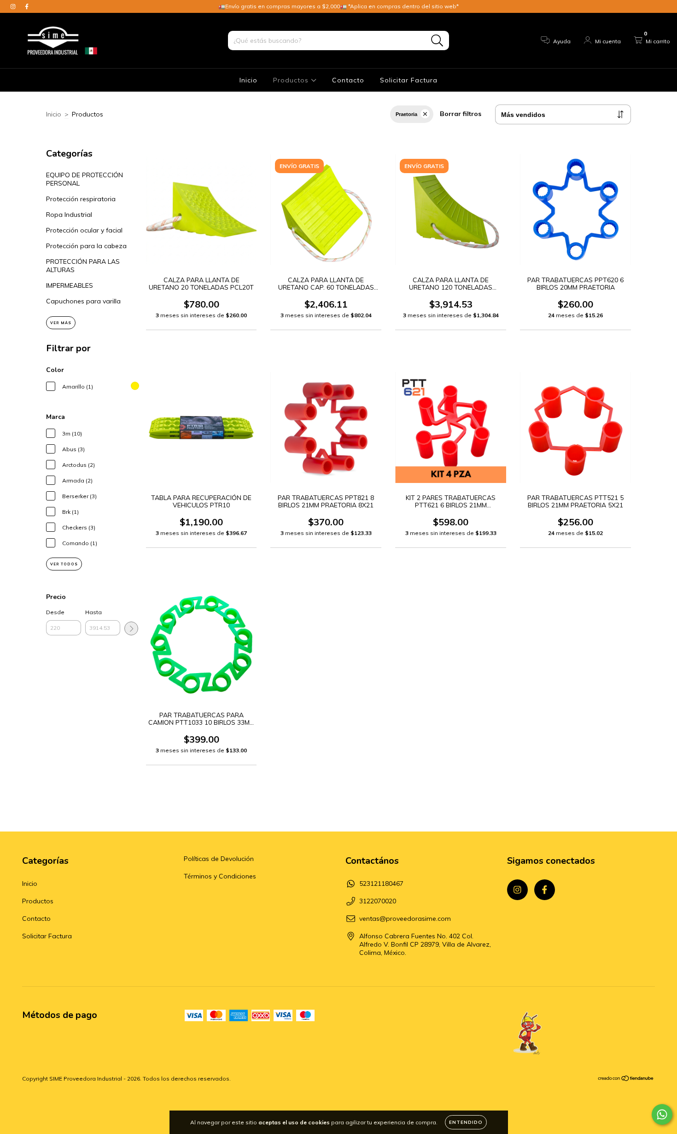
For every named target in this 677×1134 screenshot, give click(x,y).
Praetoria (406, 114)
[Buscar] (437, 41)
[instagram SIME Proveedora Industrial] (14, 6)
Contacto (348, 80)
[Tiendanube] (626, 1079)
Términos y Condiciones (220, 876)
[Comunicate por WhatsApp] (662, 1114)
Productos (292, 80)
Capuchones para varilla (83, 301)
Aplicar (131, 628)
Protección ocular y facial (84, 230)
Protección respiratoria (81, 199)
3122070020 (377, 901)
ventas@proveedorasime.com (405, 918)
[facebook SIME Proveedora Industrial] (27, 6)
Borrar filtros (460, 114)
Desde (55, 612)
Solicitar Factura (409, 80)
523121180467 (381, 883)
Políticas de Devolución (219, 859)
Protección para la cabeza (86, 246)
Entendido (466, 1122)
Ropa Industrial (69, 214)
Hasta (93, 612)
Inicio (248, 80)
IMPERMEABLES (69, 285)
